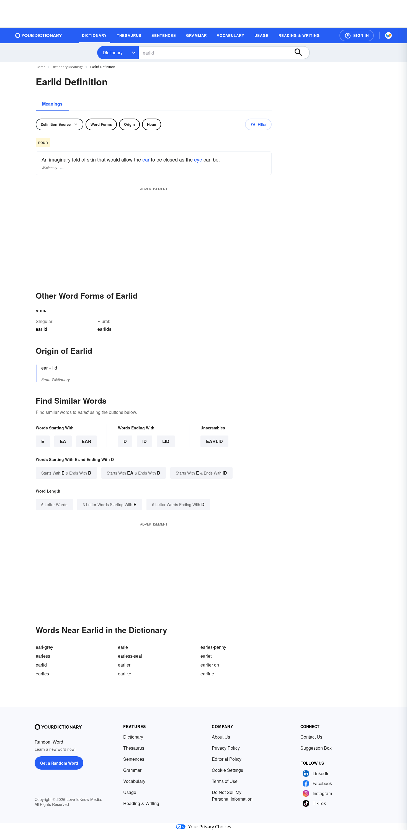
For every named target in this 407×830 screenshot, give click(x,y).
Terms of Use (225, 781)
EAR (86, 441)
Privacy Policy (226, 748)
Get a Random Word (59, 763)
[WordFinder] (388, 35)
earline (207, 673)
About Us (221, 737)
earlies (42, 673)
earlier (124, 665)
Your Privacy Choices (209, 827)
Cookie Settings (227, 770)
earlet (206, 656)
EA (63, 441)
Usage (129, 792)
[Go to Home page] (38, 35)
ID (144, 441)
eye (198, 159)
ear (146, 159)
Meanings (52, 104)
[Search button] (301, 53)
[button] (356, 35)
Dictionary (113, 52)
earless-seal (130, 656)
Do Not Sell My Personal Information (232, 795)
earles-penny (213, 647)
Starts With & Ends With (66, 473)
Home (40, 67)
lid (54, 368)
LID (165, 441)
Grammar (132, 770)
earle (123, 647)
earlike (124, 673)
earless (43, 656)
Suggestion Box (316, 748)
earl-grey (44, 647)
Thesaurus (133, 748)
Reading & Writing (141, 803)
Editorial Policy (226, 759)
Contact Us (311, 737)
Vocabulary (134, 781)
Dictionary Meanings (67, 67)
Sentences (133, 759)
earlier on (209, 665)
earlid (214, 441)
